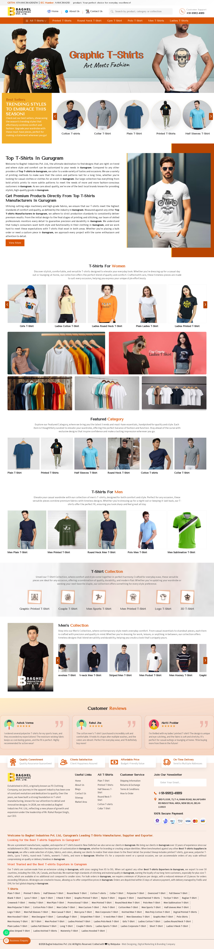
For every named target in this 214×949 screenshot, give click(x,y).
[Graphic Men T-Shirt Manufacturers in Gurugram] (162, 658)
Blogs (78, 789)
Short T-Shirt (156, 926)
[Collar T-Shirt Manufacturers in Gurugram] (190, 454)
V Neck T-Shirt (63, 898)
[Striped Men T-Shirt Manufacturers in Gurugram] (72, 658)
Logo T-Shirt (14, 912)
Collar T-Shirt (182, 472)
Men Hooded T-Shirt (18, 916)
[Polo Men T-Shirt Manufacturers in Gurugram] (147, 529)
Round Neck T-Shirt (89, 20)
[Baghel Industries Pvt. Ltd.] (19, 11)
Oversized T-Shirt (156, 893)
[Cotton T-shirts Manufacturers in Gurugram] (157, 454)
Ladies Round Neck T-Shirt (27, 326)
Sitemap (79, 797)
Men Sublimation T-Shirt (181, 552)
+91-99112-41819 (195, 13)
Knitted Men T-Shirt (132, 912)
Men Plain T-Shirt (17, 552)
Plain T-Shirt (80, 133)
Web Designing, (129, 944)
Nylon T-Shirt (108, 898)
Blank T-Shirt (14, 898)
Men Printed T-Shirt (59, 552)
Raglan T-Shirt (189, 898)
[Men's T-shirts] (31, 657)
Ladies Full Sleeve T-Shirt (43, 926)
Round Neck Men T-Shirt (101, 552)
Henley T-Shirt (36, 902)
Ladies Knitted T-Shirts (45, 931)
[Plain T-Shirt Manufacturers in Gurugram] (80, 115)
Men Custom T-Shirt (89, 907)
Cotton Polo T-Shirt (43, 907)
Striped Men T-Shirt (69, 675)
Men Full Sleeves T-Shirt (36, 912)
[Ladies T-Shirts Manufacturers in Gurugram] (157, 353)
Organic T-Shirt (126, 898)
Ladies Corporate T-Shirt (133, 926)
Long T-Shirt (66, 926)
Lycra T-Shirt (30, 898)
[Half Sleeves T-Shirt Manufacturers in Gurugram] (144, 115)
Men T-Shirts (156, 20)
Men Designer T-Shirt (42, 916)
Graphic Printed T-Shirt (86, 898)
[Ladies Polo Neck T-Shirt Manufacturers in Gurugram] (147, 303)
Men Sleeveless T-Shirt (191, 675)
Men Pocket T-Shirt (99, 675)
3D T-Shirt (36, 921)
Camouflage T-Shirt (67, 916)
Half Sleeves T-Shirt (144, 133)
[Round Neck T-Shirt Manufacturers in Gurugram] (175, 115)
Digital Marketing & (147, 944)
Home (55, 11)
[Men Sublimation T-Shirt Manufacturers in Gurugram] (187, 529)
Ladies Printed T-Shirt (107, 326)
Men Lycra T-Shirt (83, 912)
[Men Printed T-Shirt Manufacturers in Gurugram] (67, 529)
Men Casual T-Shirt (61, 912)
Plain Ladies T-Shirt (67, 326)
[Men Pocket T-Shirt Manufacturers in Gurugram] (102, 658)
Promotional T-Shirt (78, 902)
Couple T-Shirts (84, 926)
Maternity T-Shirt (69, 931)
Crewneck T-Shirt (16, 902)
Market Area (81, 802)
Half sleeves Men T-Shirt (176, 907)
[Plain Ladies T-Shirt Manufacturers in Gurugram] (67, 303)
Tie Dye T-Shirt (170, 898)
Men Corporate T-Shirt (106, 912)
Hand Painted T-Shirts (148, 898)
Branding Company (166, 944)
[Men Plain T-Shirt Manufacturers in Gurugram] (27, 529)
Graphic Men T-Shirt (159, 675)
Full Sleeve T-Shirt (178, 893)
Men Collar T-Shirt (66, 907)
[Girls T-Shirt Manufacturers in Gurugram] (187, 303)
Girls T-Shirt (187, 326)
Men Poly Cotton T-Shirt (157, 912)
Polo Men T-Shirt (137, 552)
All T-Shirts (37, 20)
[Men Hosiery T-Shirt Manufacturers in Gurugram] (132, 658)
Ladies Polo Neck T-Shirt (147, 326)
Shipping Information (130, 780)
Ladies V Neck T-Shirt (177, 926)
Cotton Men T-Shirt (128, 907)
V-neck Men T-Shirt (113, 916)
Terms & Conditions (129, 789)
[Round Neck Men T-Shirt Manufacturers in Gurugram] (107, 529)
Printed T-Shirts (61, 20)
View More (15, 242)
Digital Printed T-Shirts (185, 912)
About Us (74, 11)
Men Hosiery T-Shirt (129, 675)
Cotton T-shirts (149, 472)
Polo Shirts (182, 916)
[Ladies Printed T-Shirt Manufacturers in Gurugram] (107, 303)
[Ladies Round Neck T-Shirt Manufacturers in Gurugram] (27, 303)
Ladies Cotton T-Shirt (149, 921)
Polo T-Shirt (135, 20)
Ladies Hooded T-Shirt (93, 931)
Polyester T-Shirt (135, 893)
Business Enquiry (18, 940)
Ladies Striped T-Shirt (19, 931)
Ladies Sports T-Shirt (106, 926)
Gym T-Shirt (114, 20)
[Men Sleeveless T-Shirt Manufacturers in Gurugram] (192, 658)
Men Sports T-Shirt (151, 907)
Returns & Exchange (130, 785)
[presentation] (55, 116)
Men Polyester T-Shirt (18, 907)
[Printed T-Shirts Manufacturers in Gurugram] (112, 115)
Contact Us (96, 11)
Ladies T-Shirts (179, 20)
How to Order (126, 793)
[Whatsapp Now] (6, 932)
